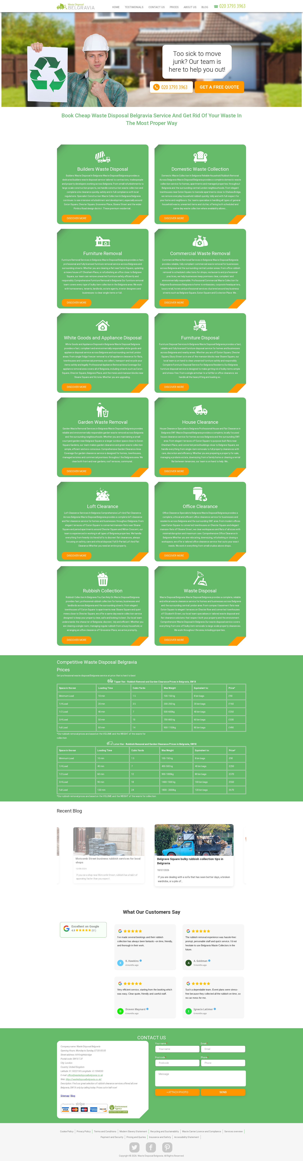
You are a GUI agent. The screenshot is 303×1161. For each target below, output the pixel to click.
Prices (174, 7)
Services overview (233, 1131)
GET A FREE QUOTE (219, 87)
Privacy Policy (84, 1131)
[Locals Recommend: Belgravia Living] (194, 840)
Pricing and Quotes (136, 1137)
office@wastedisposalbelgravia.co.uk (85, 1075)
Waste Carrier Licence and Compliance (201, 1131)
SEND (223, 1092)
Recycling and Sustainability (164, 1131)
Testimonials (134, 7)
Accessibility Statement (186, 1137)
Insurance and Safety (160, 1137)
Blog (205, 7)
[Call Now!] (232, 6)
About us (190, 7)
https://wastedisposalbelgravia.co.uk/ (84, 1079)
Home (115, 7)
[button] (117, 968)
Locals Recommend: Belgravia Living (182, 859)
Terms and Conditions (105, 1131)
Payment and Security (112, 1137)
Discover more (76, 218)
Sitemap (65, 1096)
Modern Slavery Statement (133, 1131)
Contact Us (157, 7)
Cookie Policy (66, 1131)
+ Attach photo (177, 1092)
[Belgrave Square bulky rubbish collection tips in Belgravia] (108, 841)
